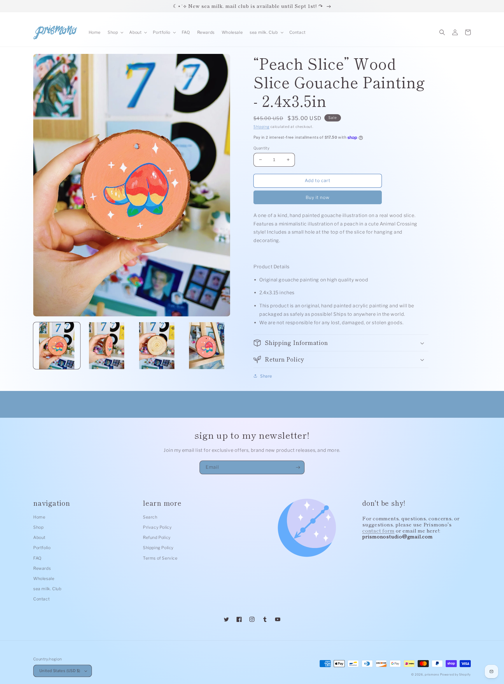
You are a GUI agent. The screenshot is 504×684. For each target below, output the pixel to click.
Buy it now (318, 197)
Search (150, 516)
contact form (378, 530)
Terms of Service (160, 558)
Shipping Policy (158, 547)
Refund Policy (157, 537)
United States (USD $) (59, 670)
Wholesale (43, 578)
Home (39, 516)
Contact (41, 598)
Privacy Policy (157, 527)
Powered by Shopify (455, 674)
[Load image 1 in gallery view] (56, 345)
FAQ (37, 558)
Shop (38, 527)
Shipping (261, 126)
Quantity (261, 148)
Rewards (42, 568)
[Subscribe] (297, 467)
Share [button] (266, 375)
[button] (115, 32)
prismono (432, 674)
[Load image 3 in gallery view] (156, 345)
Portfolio (41, 547)
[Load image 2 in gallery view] (106, 345)
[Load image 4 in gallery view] (206, 345)
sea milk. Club (47, 588)
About (39, 537)
